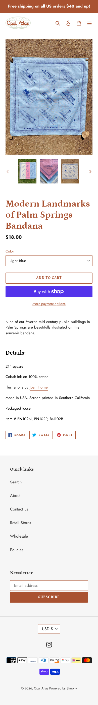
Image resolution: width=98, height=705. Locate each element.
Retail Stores (20, 523)
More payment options (49, 303)
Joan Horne (39, 387)
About (15, 495)
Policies (16, 550)
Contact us (19, 509)
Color (10, 251)
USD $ (47, 629)
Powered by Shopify (63, 688)
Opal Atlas (41, 688)
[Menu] (89, 22)
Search (16, 482)
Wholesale (19, 536)
